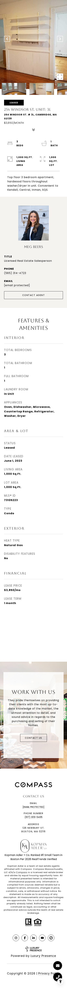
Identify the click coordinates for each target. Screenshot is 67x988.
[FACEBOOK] (24, 938)
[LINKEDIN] (33, 938)
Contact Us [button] (33, 738)
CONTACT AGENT (33, 295)
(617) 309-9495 (33, 817)
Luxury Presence (43, 956)
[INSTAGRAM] (16, 938)
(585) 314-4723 (15, 273)
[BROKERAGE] (51, 938)
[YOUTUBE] (42, 938)
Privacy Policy (49, 973)
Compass (21, 872)
